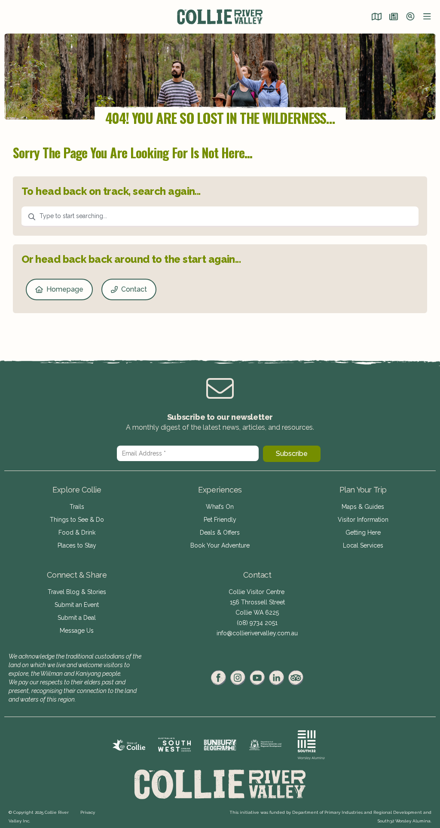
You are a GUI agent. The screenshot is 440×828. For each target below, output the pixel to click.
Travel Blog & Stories (77, 591)
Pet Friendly (220, 519)
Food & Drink (76, 532)
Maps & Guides (363, 506)
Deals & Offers (220, 532)
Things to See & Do (77, 519)
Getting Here (363, 532)
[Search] (410, 17)
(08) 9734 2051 (257, 622)
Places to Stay (77, 545)
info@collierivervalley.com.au (257, 633)
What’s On (220, 506)
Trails (77, 506)
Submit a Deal (77, 617)
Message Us (77, 630)
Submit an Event (77, 604)
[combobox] (220, 216)
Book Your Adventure (220, 545)
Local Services (363, 545)
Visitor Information (363, 519)
